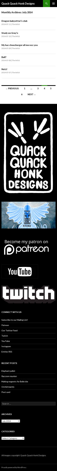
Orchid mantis (7, 387)
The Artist (16, 24)
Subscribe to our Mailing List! (14, 320)
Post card (5, 392)
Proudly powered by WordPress (13, 467)
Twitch (4, 335)
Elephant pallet (8, 371)
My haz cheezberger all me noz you (19, 45)
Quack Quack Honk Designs (18, 3)
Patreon (5, 325)
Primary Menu (53, 3)
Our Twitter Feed (9, 330)
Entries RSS (6, 351)
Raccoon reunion (9, 376)
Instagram (6, 346)
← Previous (12, 88)
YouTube (5, 341)
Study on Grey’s (9, 33)
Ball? (3, 57)
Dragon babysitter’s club (14, 21)
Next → (32, 94)
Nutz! (4, 69)
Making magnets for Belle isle (14, 381)
